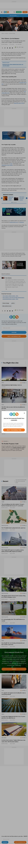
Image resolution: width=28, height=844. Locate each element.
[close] (24, 413)
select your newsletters (14, 430)
